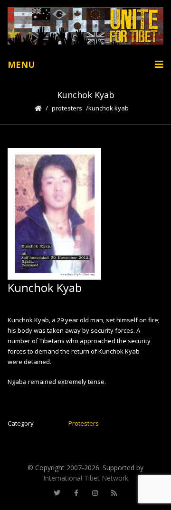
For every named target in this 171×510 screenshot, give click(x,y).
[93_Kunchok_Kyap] (55, 214)
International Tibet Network (85, 478)
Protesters (67, 108)
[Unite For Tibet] (85, 26)
